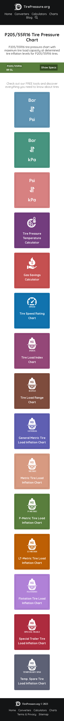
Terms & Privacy (26, 714)
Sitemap (44, 714)
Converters (22, 14)
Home (8, 14)
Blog (29, 17)
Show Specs (48, 67)
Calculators (39, 14)
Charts (53, 14)
